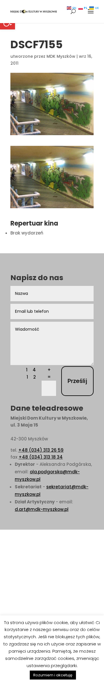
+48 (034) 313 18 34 (40, 457)
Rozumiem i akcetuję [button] (53, 675)
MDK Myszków (61, 56)
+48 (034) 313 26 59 (41, 450)
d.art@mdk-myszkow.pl (41, 509)
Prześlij (77, 381)
